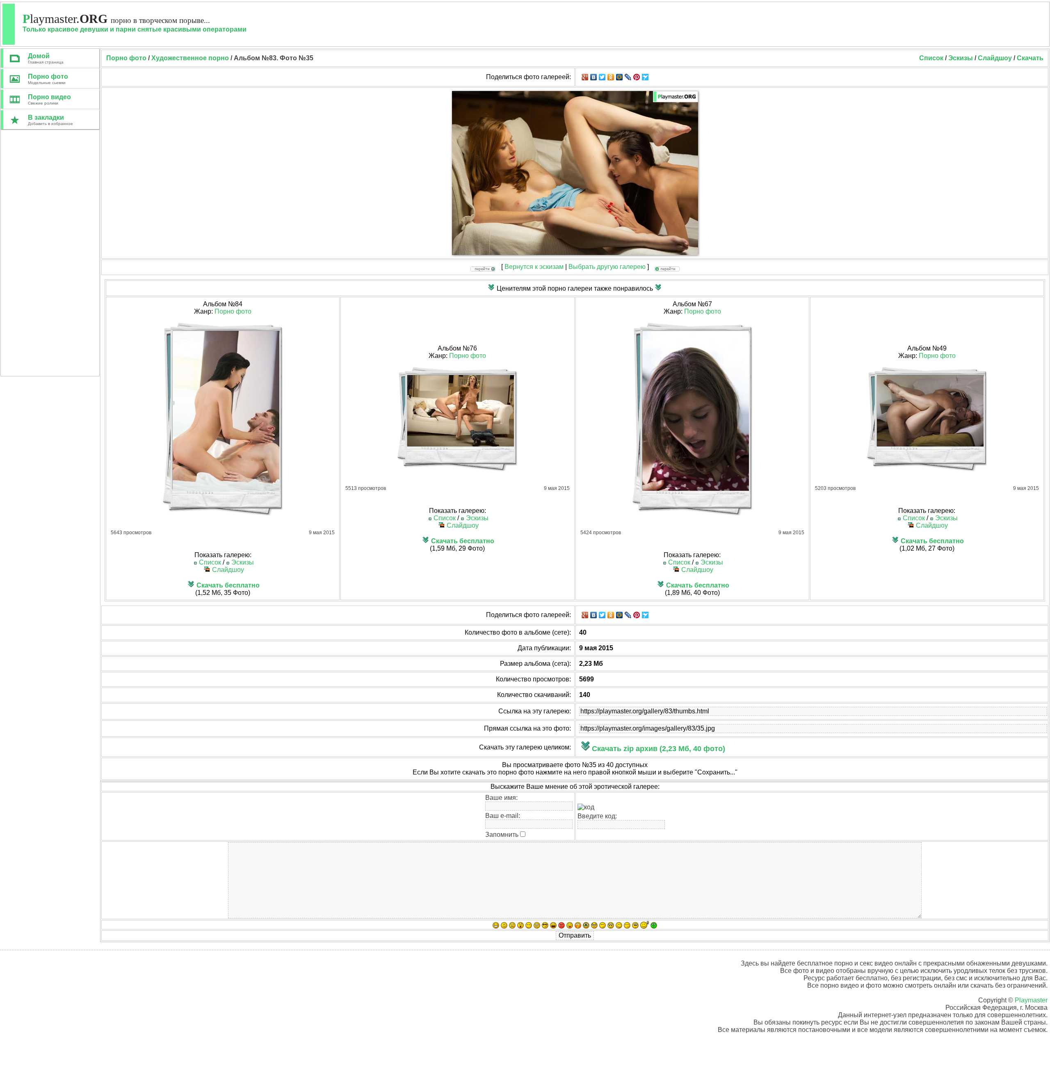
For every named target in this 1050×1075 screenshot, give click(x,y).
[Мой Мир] (619, 77)
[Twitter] (602, 77)
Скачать (1030, 58)
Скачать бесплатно (228, 585)
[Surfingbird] (645, 77)
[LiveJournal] (628, 77)
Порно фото (233, 311)
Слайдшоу (995, 58)
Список (931, 58)
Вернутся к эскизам (534, 266)
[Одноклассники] (611, 77)
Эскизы (960, 58)
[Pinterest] (636, 77)
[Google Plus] (585, 77)
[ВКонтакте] (593, 77)
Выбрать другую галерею (607, 266)
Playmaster (1031, 1000)
